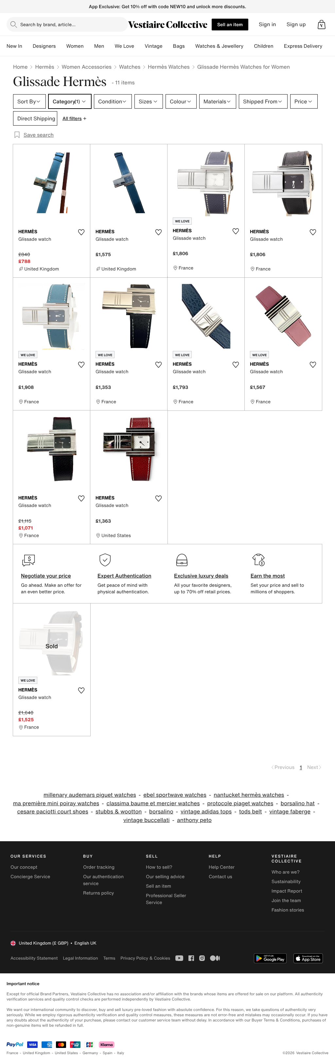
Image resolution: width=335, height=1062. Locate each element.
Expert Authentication (124, 576)
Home (20, 67)
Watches (129, 67)
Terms (109, 958)
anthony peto (194, 820)
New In (14, 46)
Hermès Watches (169, 67)
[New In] (27, 46)
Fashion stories (288, 910)
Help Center (222, 867)
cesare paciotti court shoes (52, 812)
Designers (44, 46)
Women (74, 46)
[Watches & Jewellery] (248, 46)
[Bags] (190, 46)
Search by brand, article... (48, 24)
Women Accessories (87, 67)
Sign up (296, 24)
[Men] (109, 46)
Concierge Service (30, 876)
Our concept (23, 867)
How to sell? (159, 867)
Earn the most (268, 576)
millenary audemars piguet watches (90, 795)
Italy (120, 1053)
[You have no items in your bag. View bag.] (321, 24)
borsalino (161, 812)
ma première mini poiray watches (56, 803)
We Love (124, 46)
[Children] (278, 46)
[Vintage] (167, 46)
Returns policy (98, 893)
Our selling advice (165, 876)
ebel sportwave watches (174, 795)
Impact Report (287, 891)
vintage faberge (289, 812)
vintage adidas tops (206, 812)
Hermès (44, 67)
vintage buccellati (146, 820)
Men (99, 46)
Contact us (220, 876)
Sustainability (286, 881)
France (12, 1053)
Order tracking (99, 867)
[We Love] (139, 46)
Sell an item (230, 24)
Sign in (267, 24)
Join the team (286, 900)
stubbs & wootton (119, 812)
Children (263, 46)
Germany (90, 1053)
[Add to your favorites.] (81, 232)
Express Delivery (303, 46)
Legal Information (80, 958)
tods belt (250, 812)
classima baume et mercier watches (153, 803)
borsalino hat (298, 803)
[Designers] (60, 46)
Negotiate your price (46, 576)
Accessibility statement (34, 958)
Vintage (153, 46)
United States (66, 1053)
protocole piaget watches (240, 803)
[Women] (89, 46)
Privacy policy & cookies (145, 958)
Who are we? (286, 872)
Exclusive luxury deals (201, 576)
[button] (321, 24)
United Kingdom (36, 1053)
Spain (108, 1053)
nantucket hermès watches (249, 795)
